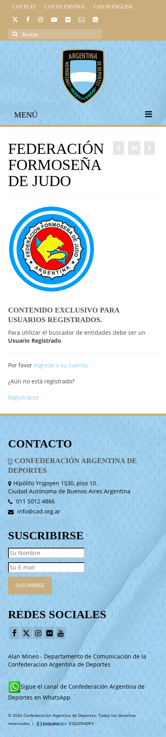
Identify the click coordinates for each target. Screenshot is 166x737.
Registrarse (23, 397)
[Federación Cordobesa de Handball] (118, 148)
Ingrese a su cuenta (60, 365)
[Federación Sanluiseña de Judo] (149, 148)
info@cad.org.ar (38, 511)
